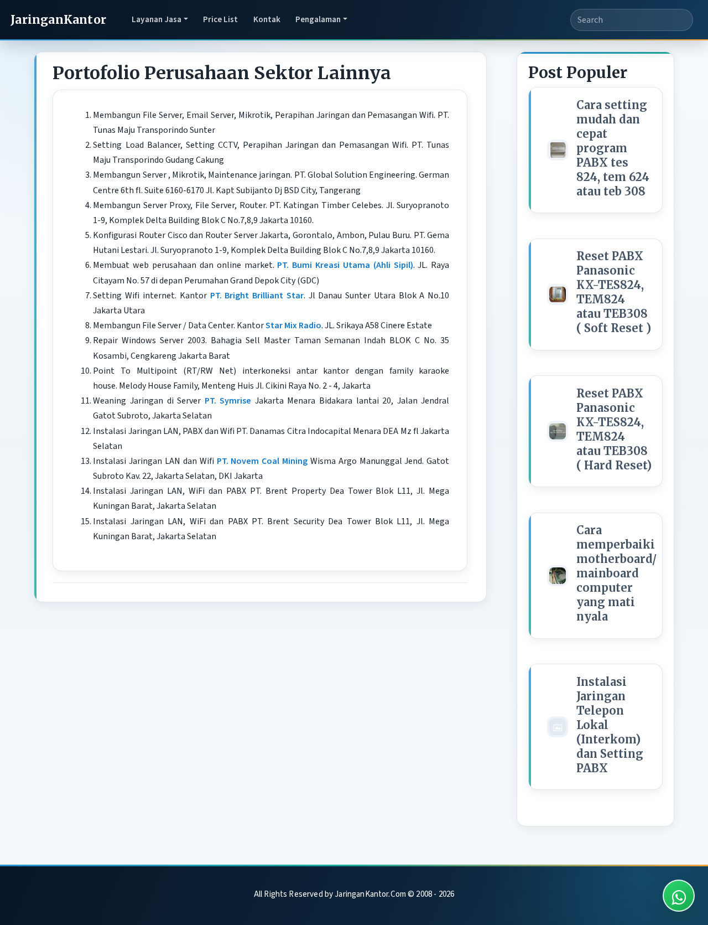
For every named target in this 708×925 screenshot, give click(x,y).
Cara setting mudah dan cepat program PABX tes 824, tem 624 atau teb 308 (612, 148)
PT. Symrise (228, 401)
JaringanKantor (58, 19)
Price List (220, 19)
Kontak (266, 19)
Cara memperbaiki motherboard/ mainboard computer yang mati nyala (616, 573)
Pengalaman (318, 19)
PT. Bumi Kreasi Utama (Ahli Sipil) (345, 265)
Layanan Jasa (156, 19)
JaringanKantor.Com (370, 894)
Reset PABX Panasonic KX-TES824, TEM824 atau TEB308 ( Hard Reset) (614, 429)
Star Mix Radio (293, 325)
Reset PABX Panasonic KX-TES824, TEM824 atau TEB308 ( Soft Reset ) (613, 292)
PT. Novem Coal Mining (262, 461)
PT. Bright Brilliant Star (257, 296)
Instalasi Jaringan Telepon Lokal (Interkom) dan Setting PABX (609, 725)
